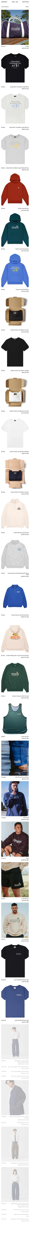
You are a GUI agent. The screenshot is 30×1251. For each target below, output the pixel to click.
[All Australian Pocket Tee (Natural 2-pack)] (15, 392)
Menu (13, 1)
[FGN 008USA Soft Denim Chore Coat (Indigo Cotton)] (15, 1097)
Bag (17, 1)
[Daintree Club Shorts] (15, 879)
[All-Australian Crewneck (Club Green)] (15, 677)
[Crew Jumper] (15, 839)
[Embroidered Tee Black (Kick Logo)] (15, 960)
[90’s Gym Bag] (15, 27)
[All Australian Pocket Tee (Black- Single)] (15, 351)
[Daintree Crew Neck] (15, 920)
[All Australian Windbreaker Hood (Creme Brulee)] (15, 636)
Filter (27, 6)
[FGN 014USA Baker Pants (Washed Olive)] (15, 1144)
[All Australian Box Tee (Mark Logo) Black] (15, 67)
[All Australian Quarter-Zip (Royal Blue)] (15, 596)
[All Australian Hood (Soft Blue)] (15, 270)
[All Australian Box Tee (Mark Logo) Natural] (15, 108)
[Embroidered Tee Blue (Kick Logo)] (15, 1001)
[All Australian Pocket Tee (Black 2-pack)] (15, 310)
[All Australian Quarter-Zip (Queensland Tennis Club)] (15, 554)
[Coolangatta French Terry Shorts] (15, 758)
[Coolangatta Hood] (15, 798)
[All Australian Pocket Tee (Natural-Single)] (15, 432)
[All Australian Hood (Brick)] (15, 189)
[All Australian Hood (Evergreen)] (15, 229)
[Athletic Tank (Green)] (15, 717)
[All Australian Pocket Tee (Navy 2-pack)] (15, 473)
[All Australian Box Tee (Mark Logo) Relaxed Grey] (15, 148)
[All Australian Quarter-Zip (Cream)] (15, 513)
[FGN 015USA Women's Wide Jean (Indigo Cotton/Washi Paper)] (15, 1184)
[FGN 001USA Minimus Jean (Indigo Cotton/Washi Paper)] (15, 1041)
